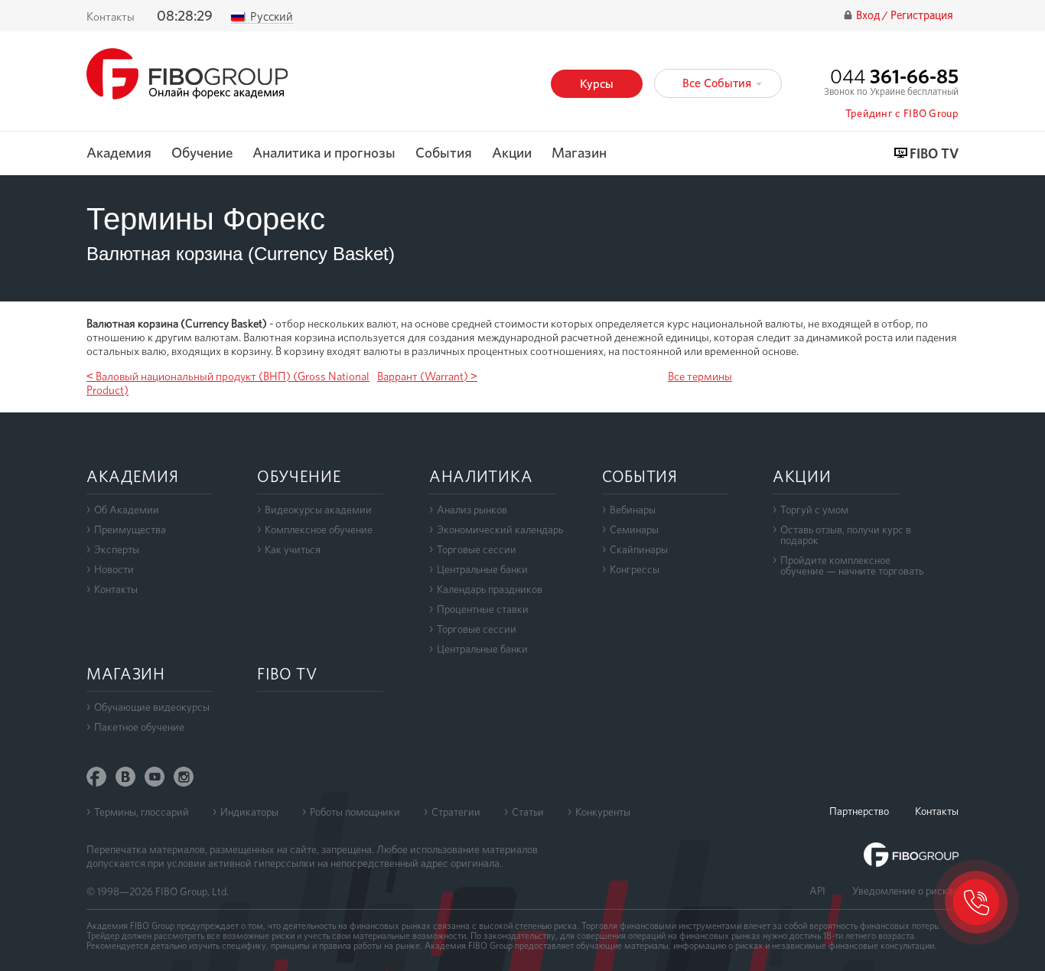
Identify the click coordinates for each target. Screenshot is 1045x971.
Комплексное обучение (319, 529)
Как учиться (293, 549)
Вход (869, 15)
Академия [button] (118, 153)
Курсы (597, 84)
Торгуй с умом (814, 509)
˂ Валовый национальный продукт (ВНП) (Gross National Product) (227, 383)
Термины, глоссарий (141, 812)
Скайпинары (639, 549)
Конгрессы (634, 569)
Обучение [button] (202, 153)
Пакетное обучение (139, 727)
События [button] (443, 153)
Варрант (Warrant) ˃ (427, 376)
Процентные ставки (483, 609)
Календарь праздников (489, 589)
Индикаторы (249, 812)
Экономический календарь (500, 529)
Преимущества (130, 529)
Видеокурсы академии (318, 509)
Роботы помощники (355, 812)
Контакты (110, 17)
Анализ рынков (472, 509)
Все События (718, 83)
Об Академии (126, 509)
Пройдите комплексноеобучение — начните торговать (851, 565)
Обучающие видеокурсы (152, 707)
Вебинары (633, 509)
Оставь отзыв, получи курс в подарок (845, 534)
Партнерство (859, 811)
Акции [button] (512, 153)
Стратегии (455, 812)
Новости (114, 569)
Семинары (634, 529)
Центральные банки (482, 569)
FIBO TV (934, 154)
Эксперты (116, 549)
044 (894, 76)
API (817, 891)
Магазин (579, 153)
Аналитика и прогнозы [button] (324, 153)
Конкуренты (602, 812)
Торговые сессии (476, 549)
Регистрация (921, 15)
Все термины (700, 376)
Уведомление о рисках (905, 891)
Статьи (528, 812)
